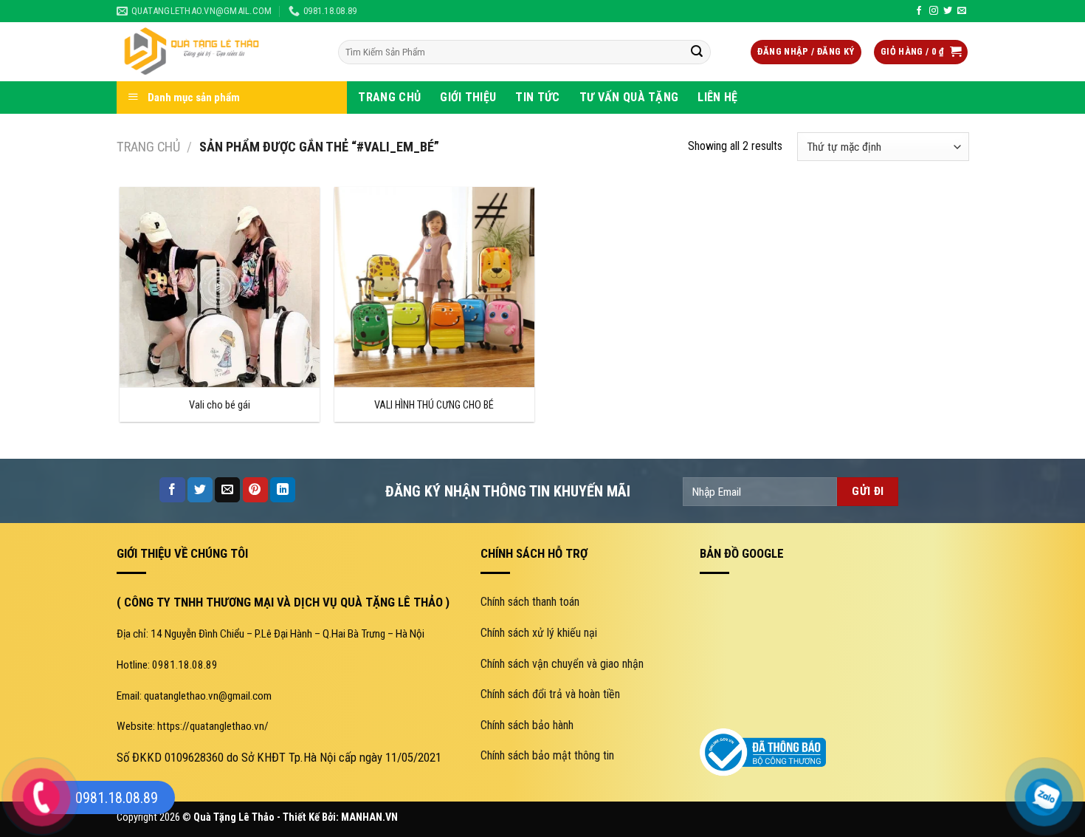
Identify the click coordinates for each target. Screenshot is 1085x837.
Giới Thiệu (468, 97)
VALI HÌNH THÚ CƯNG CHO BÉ (434, 405)
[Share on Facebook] (172, 489)
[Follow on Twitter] (947, 11)
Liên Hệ (717, 97)
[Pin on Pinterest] (255, 489)
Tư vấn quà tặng (629, 97)
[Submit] (696, 52)
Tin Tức (537, 97)
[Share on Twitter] (200, 489)
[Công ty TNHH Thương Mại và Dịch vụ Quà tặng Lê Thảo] (216, 51)
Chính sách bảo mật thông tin (547, 755)
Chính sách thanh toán (529, 602)
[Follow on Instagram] (933, 11)
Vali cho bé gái (219, 405)
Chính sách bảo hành (527, 725)
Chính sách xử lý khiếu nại (538, 633)
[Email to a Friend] (227, 489)
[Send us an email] (961, 11)
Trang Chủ (389, 97)
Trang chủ (148, 146)
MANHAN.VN (369, 817)
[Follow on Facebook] (918, 11)
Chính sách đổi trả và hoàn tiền (550, 694)
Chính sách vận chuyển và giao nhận (562, 664)
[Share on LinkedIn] (282, 489)
